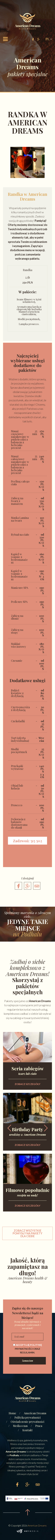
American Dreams (35, 1413)
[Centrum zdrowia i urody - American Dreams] (27, 1394)
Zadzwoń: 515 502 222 (27, 841)
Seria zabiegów (27, 1070)
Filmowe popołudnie (28, 1192)
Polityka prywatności (28, 1417)
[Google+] (27, 886)
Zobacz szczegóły (27, 1083)
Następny (45, 1128)
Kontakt (27, 1430)
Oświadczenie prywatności (27, 1421)
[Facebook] (18, 886)
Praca (38, 1425)
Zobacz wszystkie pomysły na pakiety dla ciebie (27, 1233)
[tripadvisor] (36, 886)
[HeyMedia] (27, 1531)
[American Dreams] (27, 21)
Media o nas (20, 1425)
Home (12, 1413)
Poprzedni (9, 1128)
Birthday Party (27, 1131)
